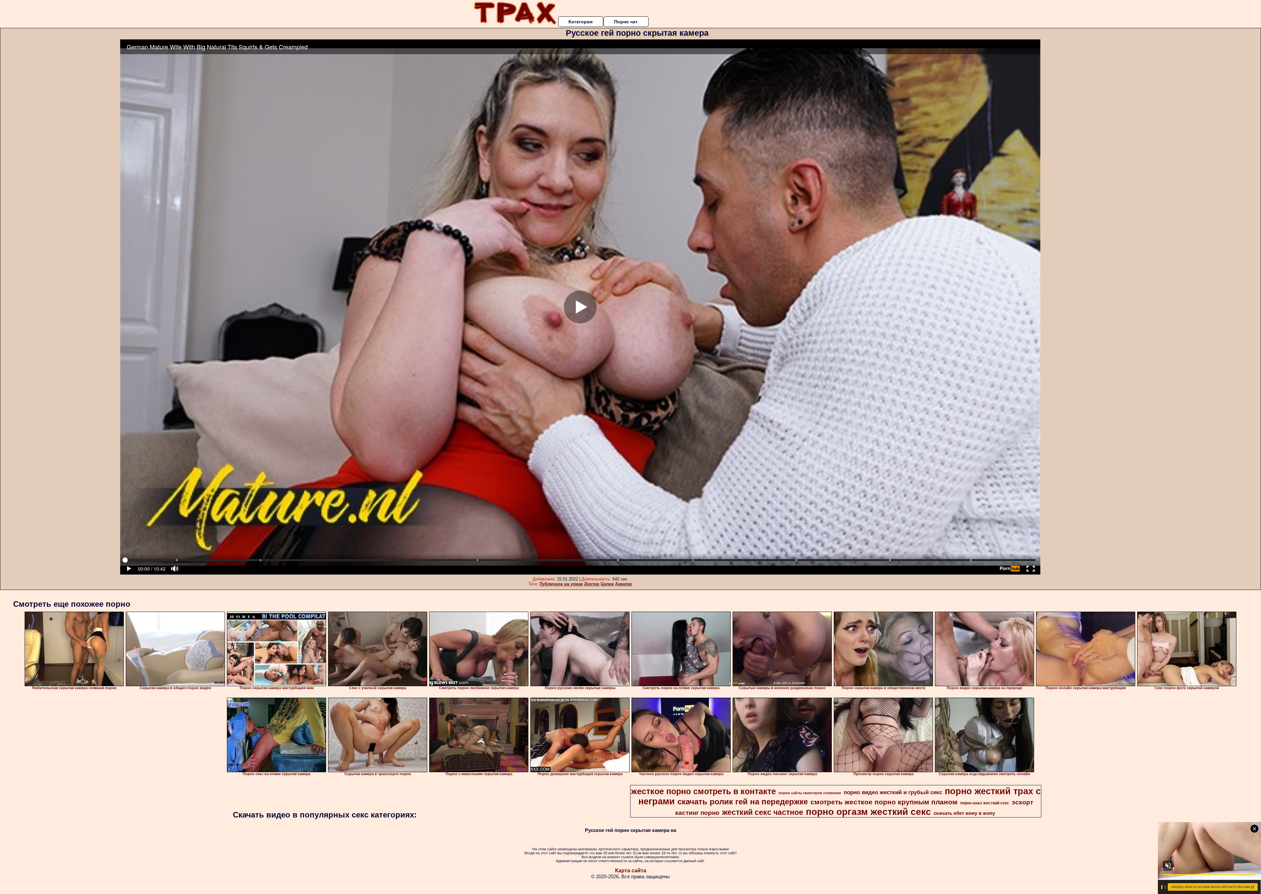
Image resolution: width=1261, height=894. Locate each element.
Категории (580, 21)
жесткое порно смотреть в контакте (703, 791)
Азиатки (623, 583)
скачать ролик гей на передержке (742, 801)
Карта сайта (630, 870)
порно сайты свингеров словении (810, 793)
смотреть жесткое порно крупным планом (884, 802)
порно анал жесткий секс (984, 803)
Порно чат (626, 21)
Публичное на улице (561, 583)
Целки (607, 583)
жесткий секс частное (762, 812)
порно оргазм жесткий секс (868, 812)
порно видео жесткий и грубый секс (893, 792)
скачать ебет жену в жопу (964, 813)
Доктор (591, 583)
